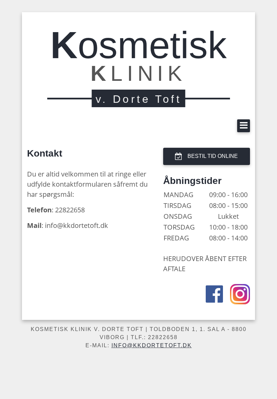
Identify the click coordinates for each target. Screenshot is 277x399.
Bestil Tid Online (212, 156)
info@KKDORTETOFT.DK (151, 345)
